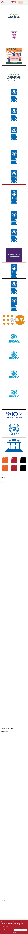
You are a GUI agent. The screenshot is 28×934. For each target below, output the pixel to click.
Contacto (3, 482)
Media (2, 483)
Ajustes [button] (14, 932)
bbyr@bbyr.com (4, 731)
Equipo (2, 480)
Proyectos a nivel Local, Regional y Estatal (14, 466)
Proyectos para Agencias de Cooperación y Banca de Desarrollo (4, 467)
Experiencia (3, 477)
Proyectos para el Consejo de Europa (23, 458)
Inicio (2, 474)
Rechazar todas (7, 929)
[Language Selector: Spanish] (20, 2)
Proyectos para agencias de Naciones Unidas (4, 458)
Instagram (3, 900)
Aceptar (20, 929)
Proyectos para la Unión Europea (13, 458)
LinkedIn (3, 898)
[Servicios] (25, 476)
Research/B (3, 479)
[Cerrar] (26, 921)
